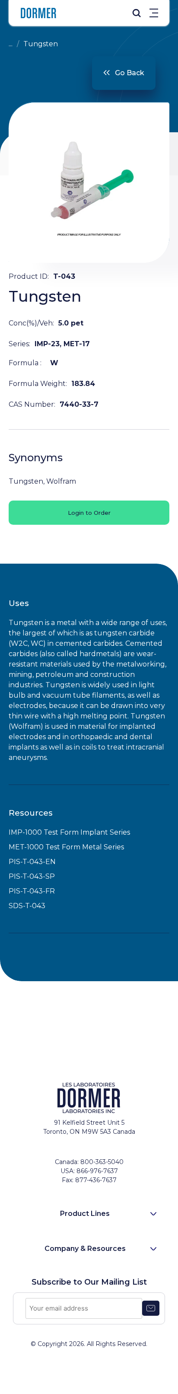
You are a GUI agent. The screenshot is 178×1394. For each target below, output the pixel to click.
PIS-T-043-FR (32, 891)
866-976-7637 (97, 1171)
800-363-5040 (102, 1162)
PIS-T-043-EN (32, 862)
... (11, 44)
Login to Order (89, 512)
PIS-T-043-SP (32, 876)
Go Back (129, 73)
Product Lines (85, 1213)
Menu (153, 13)
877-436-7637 (96, 1180)
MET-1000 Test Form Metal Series (66, 847)
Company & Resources (85, 1248)
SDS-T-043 (27, 906)
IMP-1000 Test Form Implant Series (69, 832)
